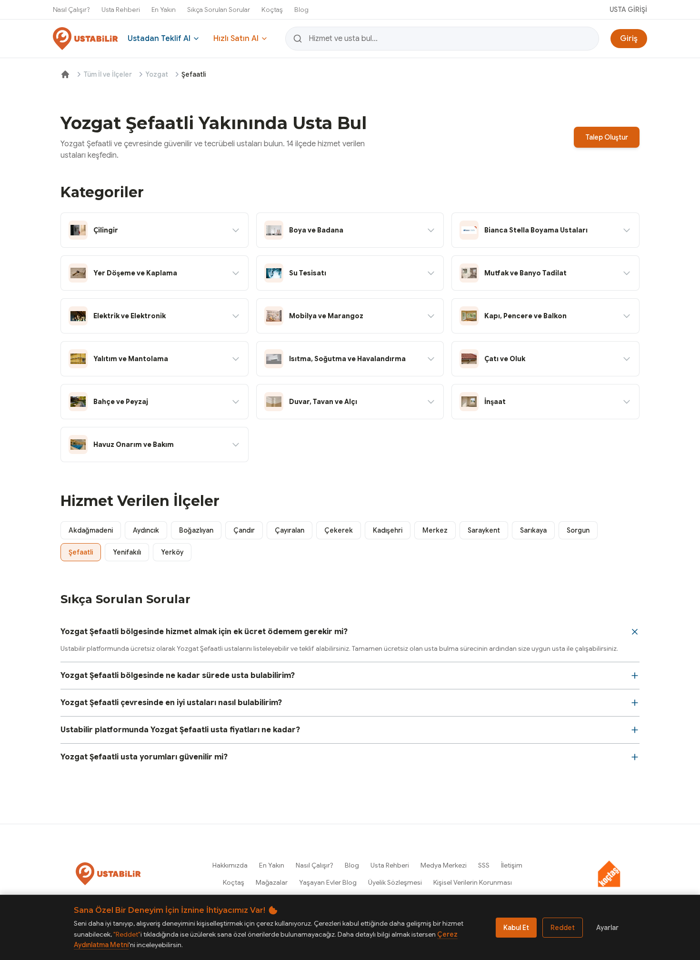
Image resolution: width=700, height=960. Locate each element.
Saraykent (484, 530)
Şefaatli (81, 552)
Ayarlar (607, 927)
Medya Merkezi (443, 865)
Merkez (435, 530)
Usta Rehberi (120, 9)
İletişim (511, 865)
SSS (484, 865)
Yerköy (172, 552)
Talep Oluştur (606, 137)
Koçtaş (272, 9)
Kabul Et (516, 927)
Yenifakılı (127, 552)
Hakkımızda (230, 865)
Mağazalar (272, 882)
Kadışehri (387, 530)
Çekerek (338, 530)
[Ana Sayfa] (65, 74)
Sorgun (578, 530)
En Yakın (163, 9)
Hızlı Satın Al (236, 38)
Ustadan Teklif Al (159, 38)
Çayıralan (289, 530)
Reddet (562, 927)
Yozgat (156, 74)
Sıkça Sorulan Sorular (218, 9)
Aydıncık (146, 530)
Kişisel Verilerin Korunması (472, 882)
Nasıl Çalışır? (71, 9)
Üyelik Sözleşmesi (395, 882)
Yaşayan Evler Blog (328, 882)
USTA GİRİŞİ (628, 9)
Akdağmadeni (91, 530)
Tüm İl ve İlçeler (107, 74)
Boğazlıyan (196, 530)
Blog (301, 9)
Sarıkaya (533, 530)
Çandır (244, 530)
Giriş (629, 38)
